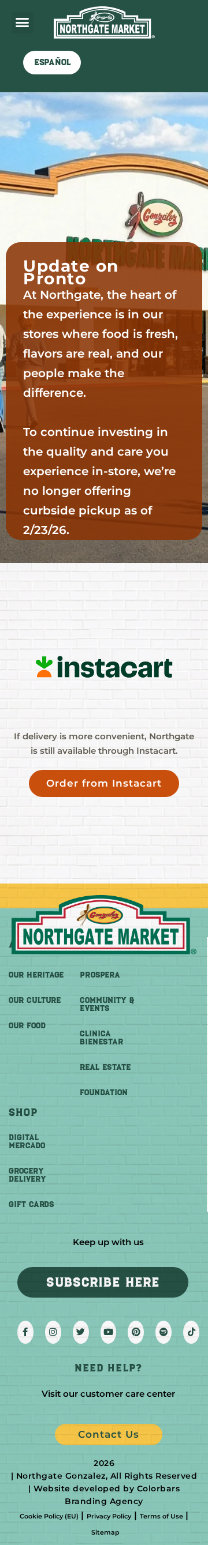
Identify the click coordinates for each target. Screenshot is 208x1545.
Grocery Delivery (27, 1175)
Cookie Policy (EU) (49, 1516)
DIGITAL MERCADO (27, 1142)
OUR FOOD (27, 1026)
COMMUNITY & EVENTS (107, 1004)
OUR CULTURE (35, 1000)
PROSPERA (100, 975)
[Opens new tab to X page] (81, 1332)
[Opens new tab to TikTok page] (191, 1332)
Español (52, 62)
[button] (23, 22)
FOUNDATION (104, 1092)
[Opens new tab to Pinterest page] (136, 1332)
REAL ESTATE (105, 1067)
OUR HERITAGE (36, 975)
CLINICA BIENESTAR (101, 1038)
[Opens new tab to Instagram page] (53, 1332)
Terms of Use (161, 1516)
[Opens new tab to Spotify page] (163, 1332)
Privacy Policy (109, 1516)
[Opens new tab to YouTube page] (109, 1332)
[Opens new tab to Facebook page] (25, 1332)
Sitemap (105, 1532)
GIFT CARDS (31, 1204)
